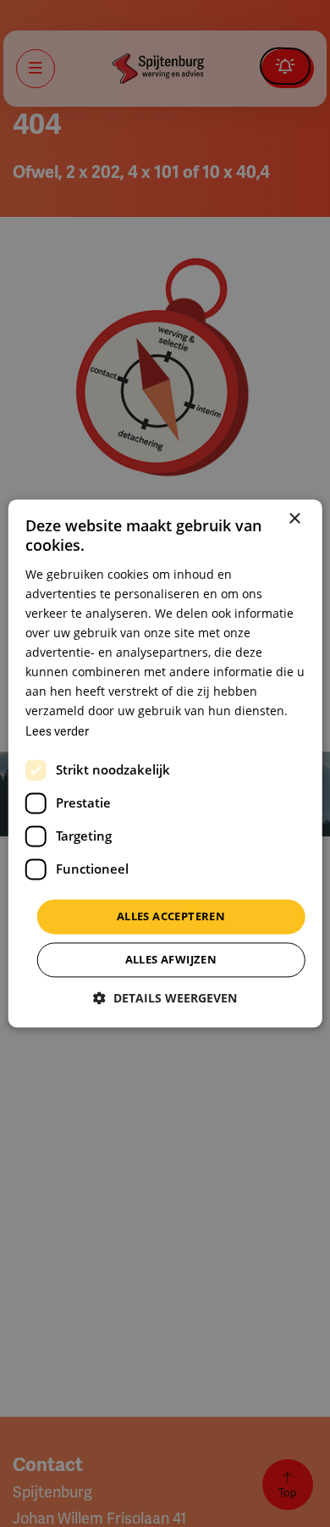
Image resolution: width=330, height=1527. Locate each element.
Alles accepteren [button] (171, 916)
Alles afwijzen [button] (171, 960)
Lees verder (57, 731)
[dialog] (165, 763)
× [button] (294, 519)
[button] (165, 999)
